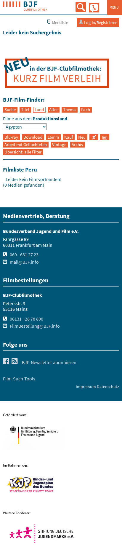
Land (39, 109)
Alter (53, 109)
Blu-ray (11, 137)
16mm (53, 137)
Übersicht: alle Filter (22, 152)
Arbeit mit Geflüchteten (25, 144)
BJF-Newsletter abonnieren (49, 362)
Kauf (68, 137)
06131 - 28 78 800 (26, 319)
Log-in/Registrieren (100, 22)
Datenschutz (108, 386)
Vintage (59, 144)
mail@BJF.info (24, 262)
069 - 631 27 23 (24, 254)
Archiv (77, 144)
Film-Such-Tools (19, 379)
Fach (85, 109)
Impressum (86, 386)
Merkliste (59, 22)
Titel (25, 109)
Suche (10, 109)
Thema (69, 109)
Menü (114, 7)
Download (32, 137)
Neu (82, 137)
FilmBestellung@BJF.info (35, 326)
